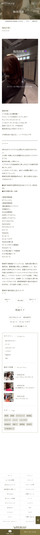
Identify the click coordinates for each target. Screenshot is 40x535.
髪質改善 (22, 424)
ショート (15, 420)
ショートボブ (23, 420)
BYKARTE (29, 424)
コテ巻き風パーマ (9, 428)
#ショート (13, 322)
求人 (6, 358)
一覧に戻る (20, 300)
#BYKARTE (27, 317)
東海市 (6, 415)
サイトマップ (30, 521)
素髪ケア (15, 424)
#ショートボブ (25, 322)
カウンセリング (10, 348)
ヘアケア (8, 351)
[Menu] (37, 3)
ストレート (7, 420)
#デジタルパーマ (15, 317)
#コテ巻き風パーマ (20, 326)
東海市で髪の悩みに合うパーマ (13, 290)
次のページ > (32, 300)
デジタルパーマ (20, 415)
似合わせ (8, 355)
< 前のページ (7, 300)
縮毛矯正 (29, 415)
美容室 (12, 415)
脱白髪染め (7, 424)
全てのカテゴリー (10, 341)
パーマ (4, 293)
